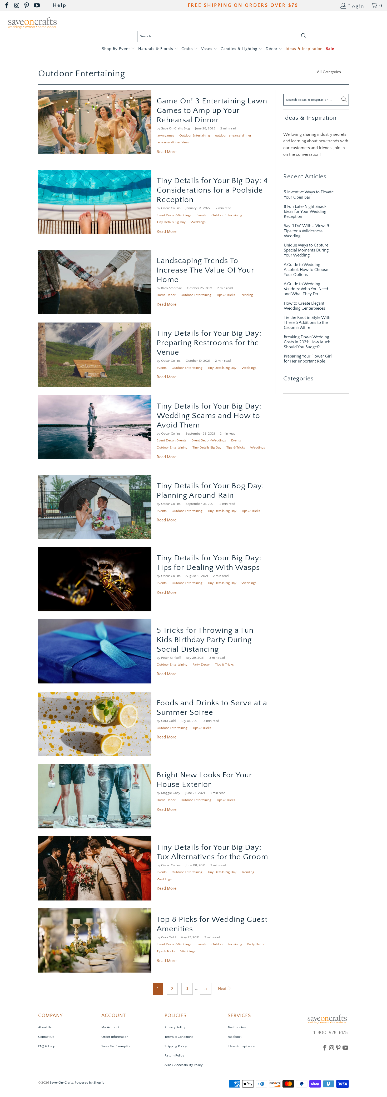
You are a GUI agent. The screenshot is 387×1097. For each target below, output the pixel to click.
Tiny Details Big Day (171, 222)
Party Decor (201, 664)
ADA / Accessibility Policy (184, 1065)
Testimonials (237, 1027)
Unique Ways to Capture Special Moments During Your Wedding (306, 250)
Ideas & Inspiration (241, 1046)
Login (356, 5)
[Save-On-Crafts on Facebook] (7, 5)
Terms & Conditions (179, 1037)
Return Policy (174, 1055)
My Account (110, 1027)
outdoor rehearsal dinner (233, 135)
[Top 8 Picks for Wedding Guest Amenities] (94, 940)
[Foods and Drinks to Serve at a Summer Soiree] (94, 724)
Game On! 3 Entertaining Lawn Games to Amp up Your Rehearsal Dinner (212, 110)
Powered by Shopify (90, 1082)
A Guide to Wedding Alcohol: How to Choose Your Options (306, 269)
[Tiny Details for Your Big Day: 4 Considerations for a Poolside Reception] (94, 202)
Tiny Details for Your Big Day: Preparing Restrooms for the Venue (209, 343)
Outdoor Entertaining (81, 74)
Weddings (198, 222)
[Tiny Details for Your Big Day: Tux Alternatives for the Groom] (94, 868)
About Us (45, 1027)
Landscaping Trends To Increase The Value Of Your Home (205, 270)
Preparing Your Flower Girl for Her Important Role (308, 359)
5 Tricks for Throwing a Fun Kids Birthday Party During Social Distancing (205, 640)
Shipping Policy (176, 1046)
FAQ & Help (46, 1046)
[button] (118, 49)
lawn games (165, 135)
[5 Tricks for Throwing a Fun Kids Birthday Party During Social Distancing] (94, 651)
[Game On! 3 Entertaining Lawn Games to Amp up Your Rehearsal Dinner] (94, 122)
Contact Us (46, 1037)
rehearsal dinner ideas (173, 142)
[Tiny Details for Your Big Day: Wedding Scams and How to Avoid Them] (94, 427)
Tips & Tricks (225, 295)
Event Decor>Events (171, 440)
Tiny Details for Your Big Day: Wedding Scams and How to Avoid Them (209, 416)
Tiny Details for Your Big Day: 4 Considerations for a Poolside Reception (212, 190)
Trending (246, 295)
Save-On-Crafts (61, 1082)
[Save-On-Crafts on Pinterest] (27, 5)
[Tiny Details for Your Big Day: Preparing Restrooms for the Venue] (94, 354)
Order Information (114, 1037)
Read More (166, 151)
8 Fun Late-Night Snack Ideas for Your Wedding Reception (305, 211)
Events (201, 215)
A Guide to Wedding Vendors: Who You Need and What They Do (306, 288)
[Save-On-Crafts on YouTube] (37, 5)
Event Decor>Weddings (174, 215)
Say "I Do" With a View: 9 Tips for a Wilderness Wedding (306, 230)
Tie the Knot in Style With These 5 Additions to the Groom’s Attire (307, 322)
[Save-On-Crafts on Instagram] (17, 5)
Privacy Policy (175, 1027)
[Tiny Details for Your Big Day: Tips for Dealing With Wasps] (94, 579)
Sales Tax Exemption (116, 1046)
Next (222, 988)
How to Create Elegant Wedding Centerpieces (304, 306)
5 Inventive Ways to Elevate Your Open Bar (309, 194)
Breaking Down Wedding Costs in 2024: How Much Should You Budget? (307, 342)
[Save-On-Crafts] (32, 22)
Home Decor (166, 295)
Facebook (234, 1037)
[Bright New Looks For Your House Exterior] (94, 796)
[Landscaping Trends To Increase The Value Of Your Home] (94, 282)
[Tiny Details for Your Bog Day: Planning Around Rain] (94, 507)
